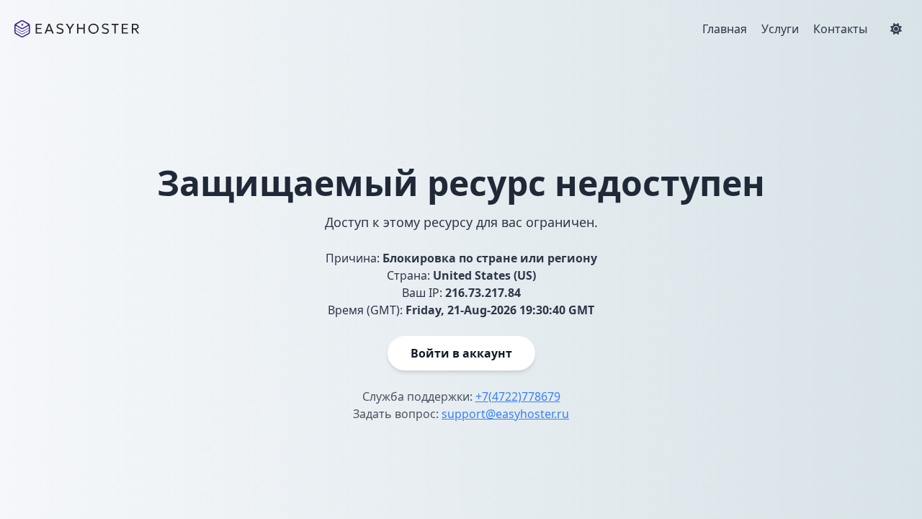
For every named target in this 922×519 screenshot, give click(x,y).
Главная (724, 29)
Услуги (780, 29)
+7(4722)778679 (517, 396)
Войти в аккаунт (461, 353)
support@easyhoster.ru (505, 414)
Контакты (840, 29)
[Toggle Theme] (896, 28)
